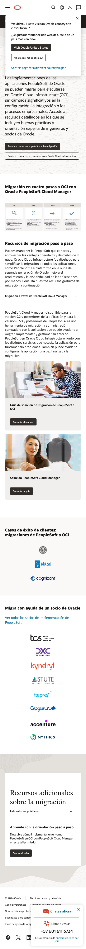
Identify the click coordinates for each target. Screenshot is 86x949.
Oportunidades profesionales (21, 911)
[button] (7, 7)
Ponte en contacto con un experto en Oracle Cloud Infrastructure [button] (42, 156)
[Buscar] (53, 7)
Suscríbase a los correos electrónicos (25, 917)
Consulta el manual (23, 422)
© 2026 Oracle (13, 898)
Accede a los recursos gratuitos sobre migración (33, 146)
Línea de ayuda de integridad (21, 924)
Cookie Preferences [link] (15, 904)
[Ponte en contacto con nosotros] (78, 7)
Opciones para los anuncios (45, 904)
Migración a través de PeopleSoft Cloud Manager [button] (36, 296)
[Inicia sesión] (70, 7)
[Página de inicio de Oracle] (17, 8)
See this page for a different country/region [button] (38, 67)
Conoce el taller (21, 853)
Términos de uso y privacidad (46, 898)
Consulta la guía (21, 491)
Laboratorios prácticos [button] (24, 811)
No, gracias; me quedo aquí (28, 57)
